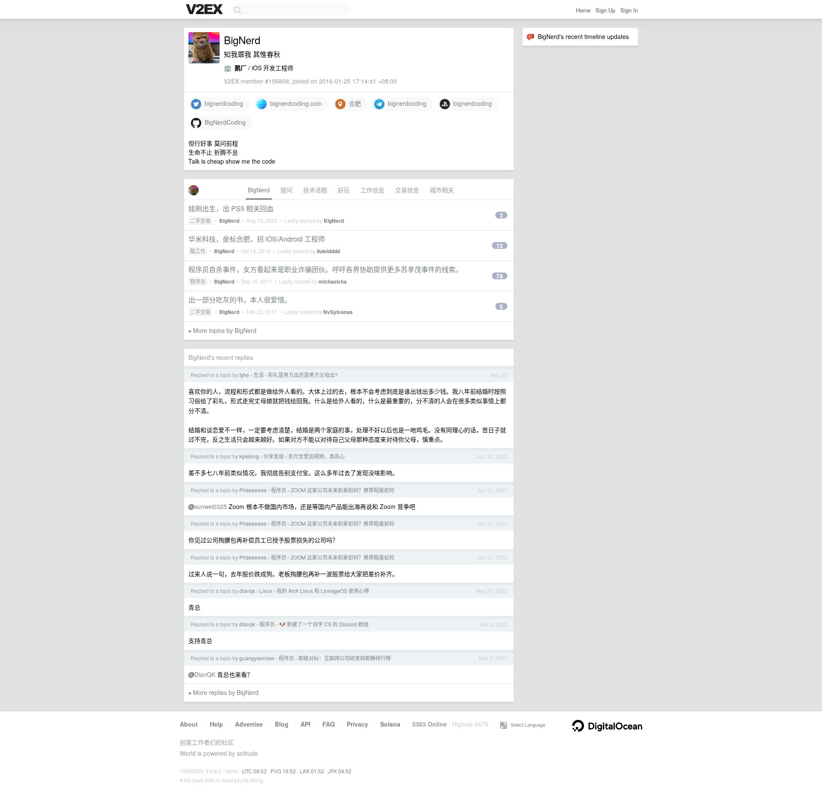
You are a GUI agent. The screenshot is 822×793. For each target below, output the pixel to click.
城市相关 (442, 190)
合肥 (353, 103)
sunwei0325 (210, 506)
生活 (258, 374)
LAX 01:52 (312, 771)
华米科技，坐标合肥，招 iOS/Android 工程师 (256, 239)
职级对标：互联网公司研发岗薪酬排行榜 (344, 657)
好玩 (344, 190)
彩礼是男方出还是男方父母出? (303, 374)
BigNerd (259, 190)
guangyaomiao (256, 657)
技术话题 (315, 190)
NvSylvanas (338, 312)
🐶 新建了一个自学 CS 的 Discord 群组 (324, 624)
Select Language (526, 724)
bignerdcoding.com (294, 103)
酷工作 (198, 250)
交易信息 (407, 190)
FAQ (328, 724)
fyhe (244, 374)
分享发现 (273, 456)
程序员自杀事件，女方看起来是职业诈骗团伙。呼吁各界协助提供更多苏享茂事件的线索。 (325, 269)
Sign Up (605, 10)
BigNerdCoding (223, 122)
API (305, 724)
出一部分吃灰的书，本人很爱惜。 (239, 300)
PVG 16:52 (283, 771)
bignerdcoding (222, 103)
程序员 (198, 281)
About (189, 724)
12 (499, 245)
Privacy (357, 724)
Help (216, 724)
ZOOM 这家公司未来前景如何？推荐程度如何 (342, 490)
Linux (265, 590)
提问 (286, 190)
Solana (390, 724)
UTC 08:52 (254, 771)
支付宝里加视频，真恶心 (316, 456)
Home (583, 10)
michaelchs (333, 281)
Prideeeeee (253, 490)
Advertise (249, 724)
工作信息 (372, 190)
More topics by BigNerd (224, 330)
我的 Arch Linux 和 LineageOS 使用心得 (323, 590)
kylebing (249, 456)
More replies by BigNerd (226, 692)
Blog (282, 724)
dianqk (247, 590)
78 (499, 275)
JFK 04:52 (339, 771)
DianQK (204, 674)
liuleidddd (328, 251)
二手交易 (200, 220)
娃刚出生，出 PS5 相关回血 (231, 208)
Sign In (629, 10)
